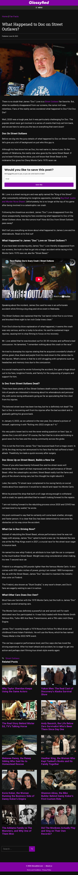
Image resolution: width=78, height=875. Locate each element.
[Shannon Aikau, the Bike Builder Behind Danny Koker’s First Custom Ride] (58, 787)
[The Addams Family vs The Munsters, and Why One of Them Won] (19, 822)
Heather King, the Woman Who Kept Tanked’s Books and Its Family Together (58, 761)
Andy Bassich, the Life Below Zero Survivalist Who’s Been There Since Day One (57, 726)
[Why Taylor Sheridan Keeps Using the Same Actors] (19, 683)
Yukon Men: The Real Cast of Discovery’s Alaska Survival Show (57, 691)
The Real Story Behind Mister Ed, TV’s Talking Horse (18, 725)
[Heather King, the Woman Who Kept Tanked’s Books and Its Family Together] (58, 753)
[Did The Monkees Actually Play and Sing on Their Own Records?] (58, 822)
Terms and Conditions (34, 870)
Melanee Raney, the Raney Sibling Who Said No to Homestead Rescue (16, 761)
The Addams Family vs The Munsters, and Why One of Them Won (17, 831)
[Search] (32, 849)
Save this (39, 185)
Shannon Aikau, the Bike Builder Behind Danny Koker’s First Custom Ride (57, 796)
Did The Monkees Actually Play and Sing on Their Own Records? (58, 831)
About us (49, 866)
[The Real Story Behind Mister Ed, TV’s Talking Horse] (19, 718)
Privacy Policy (46, 870)
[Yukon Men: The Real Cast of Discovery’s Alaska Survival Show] (58, 683)
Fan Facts (14, 16)
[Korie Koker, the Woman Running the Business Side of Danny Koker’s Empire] (19, 787)
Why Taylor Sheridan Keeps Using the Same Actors (17, 690)
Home (5, 16)
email (9, 174)
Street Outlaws (12, 658)
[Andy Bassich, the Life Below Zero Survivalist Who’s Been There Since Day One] (58, 718)
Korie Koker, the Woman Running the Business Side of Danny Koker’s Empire (18, 796)
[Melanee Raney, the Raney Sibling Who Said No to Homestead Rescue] (19, 753)
